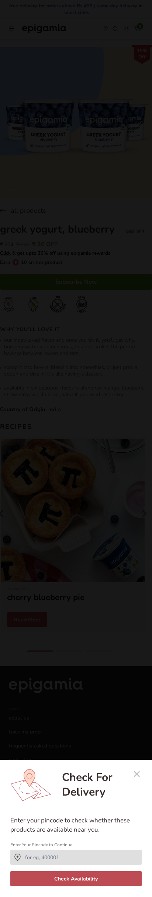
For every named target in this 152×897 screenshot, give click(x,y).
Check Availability (76, 878)
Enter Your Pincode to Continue (41, 845)
